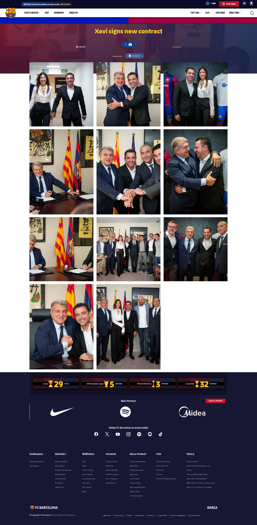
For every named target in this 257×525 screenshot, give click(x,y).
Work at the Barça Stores (166, 479)
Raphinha (110, 466)
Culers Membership (137, 461)
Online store (134, 479)
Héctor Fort (59, 487)
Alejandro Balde (61, 461)
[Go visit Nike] (62, 411)
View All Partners (215, 401)
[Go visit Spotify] (125, 411)
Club (207, 13)
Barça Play (73, 13)
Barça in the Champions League (199, 487)
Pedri (84, 466)
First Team (195, 13)
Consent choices (194, 515)
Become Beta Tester (137, 487)
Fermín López (87, 470)
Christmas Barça (136, 496)
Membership (59, 13)
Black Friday (134, 491)
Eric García (59, 483)
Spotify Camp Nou (163, 461)
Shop (47, 13)
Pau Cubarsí (60, 466)
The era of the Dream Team (197, 474)
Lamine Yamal (111, 461)
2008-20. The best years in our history (199, 468)
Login (212, 3)
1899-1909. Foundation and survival (201, 483)
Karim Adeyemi (112, 479)
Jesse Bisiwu (111, 483)
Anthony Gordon (112, 474)
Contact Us (150, 515)
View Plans (231, 4)
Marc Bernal (87, 487)
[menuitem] (251, 3)
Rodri (84, 491)
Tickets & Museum (31, 13)
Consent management (178, 515)
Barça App (134, 474)
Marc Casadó (87, 474)
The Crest (160, 470)
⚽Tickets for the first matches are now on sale (47, 4)
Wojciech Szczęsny (36, 461)
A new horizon (192, 461)
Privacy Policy (119, 515)
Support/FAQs (135, 483)
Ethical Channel (162, 466)
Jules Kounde (60, 479)
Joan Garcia (34, 466)
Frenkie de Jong (88, 479)
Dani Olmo (86, 483)
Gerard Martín (60, 474)
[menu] (251, 3)
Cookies (129, 515)
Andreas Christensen (63, 470)
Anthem (159, 474)
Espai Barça (220, 13)
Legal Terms (107, 515)
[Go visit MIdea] (192, 411)
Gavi (84, 461)
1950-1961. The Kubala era (197, 479)
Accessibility (139, 515)
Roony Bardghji (112, 470)
